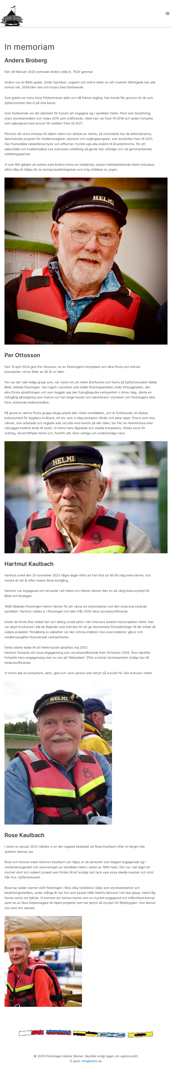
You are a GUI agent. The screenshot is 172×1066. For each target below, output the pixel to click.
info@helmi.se (92, 1061)
